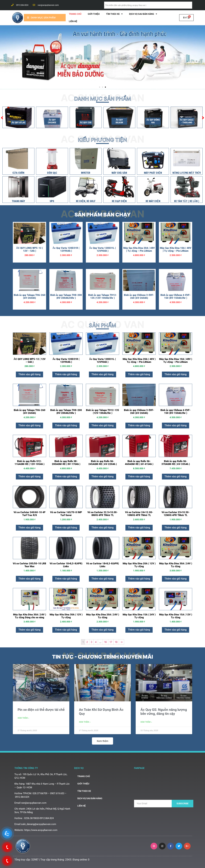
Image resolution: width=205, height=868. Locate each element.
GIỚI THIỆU (94, 14)
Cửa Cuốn (18, 172)
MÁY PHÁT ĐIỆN (153, 172)
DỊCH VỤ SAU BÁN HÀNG (141, 14)
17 (111, 642)
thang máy (18, 201)
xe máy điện (153, 201)
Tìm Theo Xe (113, 14)
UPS (52, 201)
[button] (99, 87)
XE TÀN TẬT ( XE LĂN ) (186, 201)
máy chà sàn (119, 172)
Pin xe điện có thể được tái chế (41, 710)
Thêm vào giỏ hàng (29, 374)
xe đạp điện (119, 201)
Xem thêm (102, 740)
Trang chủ (75, 14)
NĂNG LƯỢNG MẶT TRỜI (186, 172)
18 (116, 642)
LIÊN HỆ (73, 21)
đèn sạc (52, 172)
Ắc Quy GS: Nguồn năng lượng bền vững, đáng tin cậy (163, 712)
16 (105, 642)
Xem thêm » (23, 718)
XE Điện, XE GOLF (85, 201)
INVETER (85, 172)
